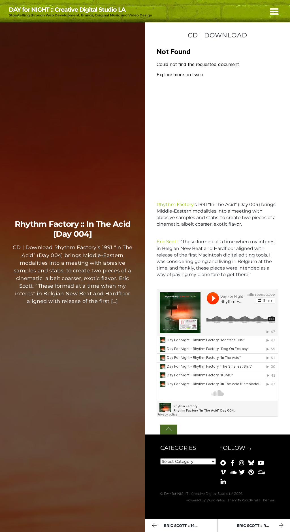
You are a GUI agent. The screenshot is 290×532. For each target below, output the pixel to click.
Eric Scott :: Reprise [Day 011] (263, 525)
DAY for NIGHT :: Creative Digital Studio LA (198, 493)
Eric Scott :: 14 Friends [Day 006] (190, 525)
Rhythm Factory (175, 204)
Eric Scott (167, 241)
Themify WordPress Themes (251, 500)
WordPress (215, 500)
